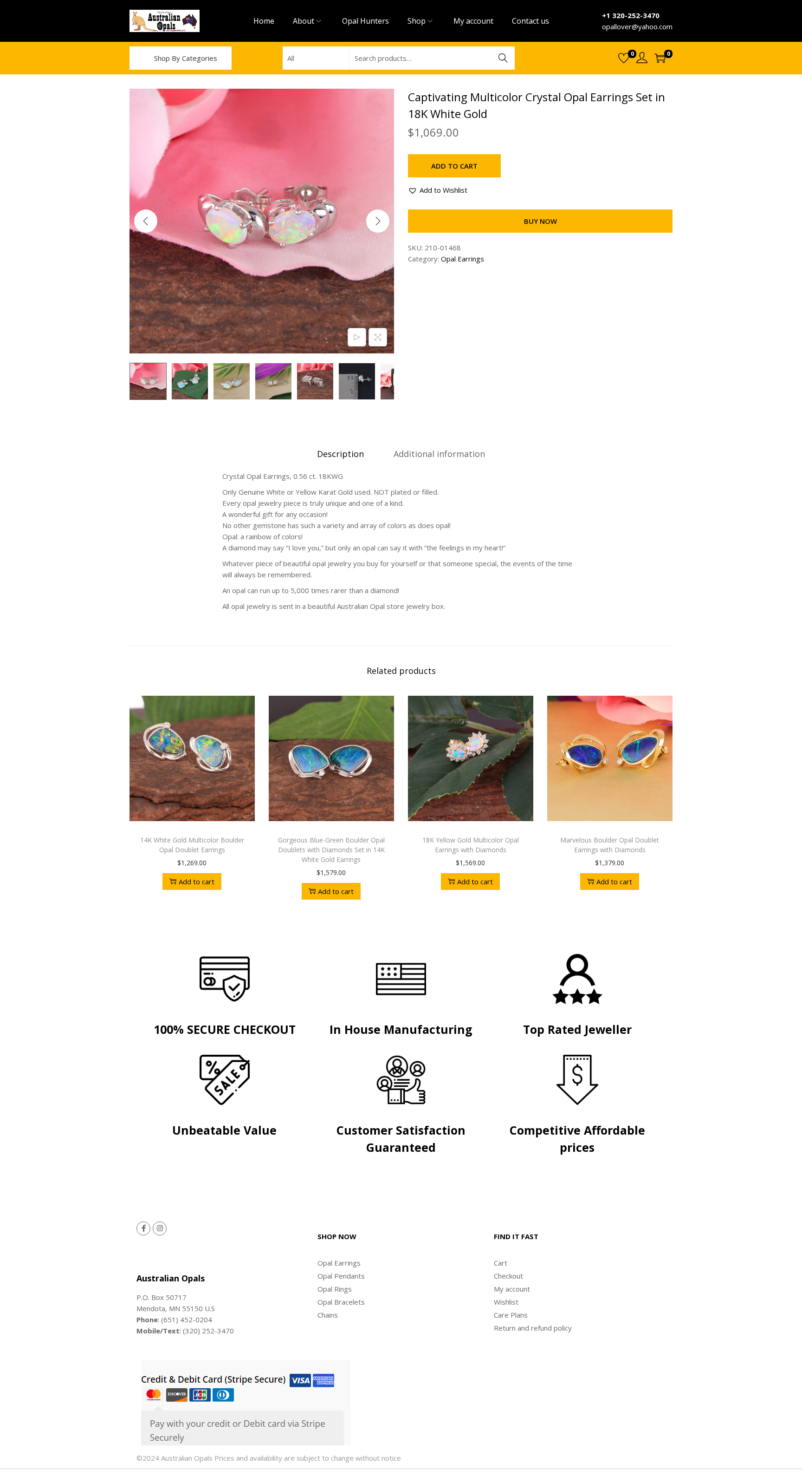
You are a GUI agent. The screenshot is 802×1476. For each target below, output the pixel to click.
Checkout (508, 1275)
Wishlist (506, 1301)
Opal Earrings (462, 258)
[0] (623, 58)
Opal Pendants (341, 1275)
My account (512, 1288)
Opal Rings (334, 1288)
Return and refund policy (533, 1327)
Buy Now (540, 221)
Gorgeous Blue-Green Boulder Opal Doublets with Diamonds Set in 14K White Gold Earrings (331, 850)
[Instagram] (160, 1228)
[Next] (377, 221)
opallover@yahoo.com (637, 26)
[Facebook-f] (143, 1228)
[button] (437, 190)
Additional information (439, 453)
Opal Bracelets (341, 1301)
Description (340, 453)
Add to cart (454, 165)
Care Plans (511, 1314)
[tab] (340, 453)
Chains (327, 1314)
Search (503, 58)
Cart (500, 1262)
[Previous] (145, 221)
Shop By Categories (185, 58)
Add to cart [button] (196, 881)
